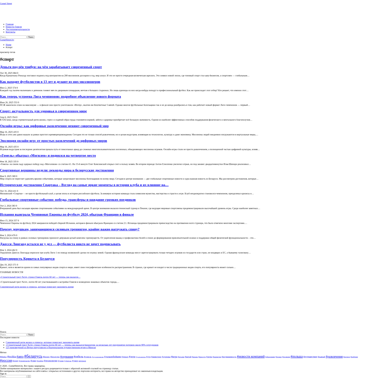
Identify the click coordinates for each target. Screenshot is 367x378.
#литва (209, 357)
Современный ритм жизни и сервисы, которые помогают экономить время (37, 287)
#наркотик (217, 357)
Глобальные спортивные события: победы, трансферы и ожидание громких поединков (68, 199)
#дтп (148, 357)
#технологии (50, 360)
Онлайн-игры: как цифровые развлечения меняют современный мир (54, 126)
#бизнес (46, 357)
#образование (270, 357)
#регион (346, 357)
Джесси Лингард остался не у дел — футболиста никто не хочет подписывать (60, 244)
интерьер (82, 361)
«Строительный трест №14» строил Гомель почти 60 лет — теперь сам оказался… (40, 277)
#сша (33, 360)
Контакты (10, 32)
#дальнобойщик (112, 356)
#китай (188, 357)
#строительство (24, 361)
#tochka (11, 356)
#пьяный (321, 357)
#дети (132, 356)
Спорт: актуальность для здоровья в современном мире (43, 111)
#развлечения (334, 356)
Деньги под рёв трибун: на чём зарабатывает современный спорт (51, 67)
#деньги (125, 357)
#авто (20, 356)
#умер (75, 360)
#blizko (3, 357)
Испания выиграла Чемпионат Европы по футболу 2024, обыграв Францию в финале (67, 214)
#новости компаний (251, 356)
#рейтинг (354, 357)
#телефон (40, 361)
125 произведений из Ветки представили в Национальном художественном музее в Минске (51, 347)
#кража (195, 357)
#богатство (55, 357)
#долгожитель (141, 357)
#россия (6, 360)
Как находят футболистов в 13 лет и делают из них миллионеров (50, 82)
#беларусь (33, 356)
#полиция (286, 357)
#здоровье (166, 357)
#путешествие (310, 356)
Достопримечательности (18, 29)
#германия (66, 356)
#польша (297, 356)
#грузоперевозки (98, 357)
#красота (202, 357)
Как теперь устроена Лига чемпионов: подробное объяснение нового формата (60, 96)
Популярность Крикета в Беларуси (27, 258)
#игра (174, 356)
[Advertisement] (52, 13)
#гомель (87, 357)
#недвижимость (229, 357)
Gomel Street (6, 3)
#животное (156, 356)
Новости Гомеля (14, 27)
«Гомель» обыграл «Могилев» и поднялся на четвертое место (48, 155)
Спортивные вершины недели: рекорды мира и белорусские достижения (57, 170)
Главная (9, 24)
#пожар (279, 357)
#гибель (78, 356)
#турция (61, 361)
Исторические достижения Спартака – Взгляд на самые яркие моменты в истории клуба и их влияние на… (84, 185)
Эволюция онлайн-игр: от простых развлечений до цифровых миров (53, 141)
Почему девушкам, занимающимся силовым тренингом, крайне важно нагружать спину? (69, 229)
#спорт (15, 361)
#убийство (68, 361)
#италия (181, 357)
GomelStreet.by (7, 40)
